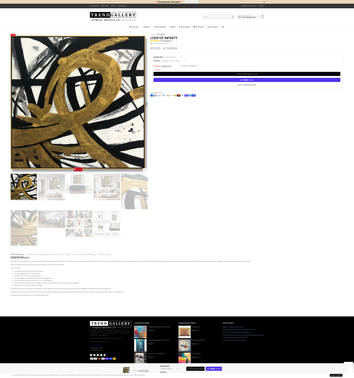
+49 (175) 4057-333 (248, 17)
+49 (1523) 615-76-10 (96, 348)
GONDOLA (196, 327)
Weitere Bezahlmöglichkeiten (247, 84)
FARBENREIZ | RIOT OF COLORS (159, 327)
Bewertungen (105, 5)
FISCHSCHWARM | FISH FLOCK (159, 340)
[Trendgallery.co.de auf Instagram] (101, 355)
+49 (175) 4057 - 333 (96, 350)
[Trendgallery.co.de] (113, 16)
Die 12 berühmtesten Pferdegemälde (234, 340)
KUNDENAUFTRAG (94, 5)
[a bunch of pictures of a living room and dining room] (79, 223)
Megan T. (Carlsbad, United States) (233, 327)
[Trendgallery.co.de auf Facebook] (91, 355)
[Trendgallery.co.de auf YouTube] (105, 355)
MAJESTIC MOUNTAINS (156, 353)
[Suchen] (233, 16)
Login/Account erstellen (249, 5)
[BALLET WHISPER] (184, 345)
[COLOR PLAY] (184, 358)
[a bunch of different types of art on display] (106, 223)
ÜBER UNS (113, 5)
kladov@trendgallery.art (96, 344)
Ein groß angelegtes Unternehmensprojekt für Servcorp (240, 329)
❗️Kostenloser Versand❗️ (169, 2)
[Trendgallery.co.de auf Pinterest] (98, 355)
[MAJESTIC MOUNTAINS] (140, 358)
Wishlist (262, 5)
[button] (12, 104)
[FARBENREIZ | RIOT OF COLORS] (140, 332)
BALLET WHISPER (198, 340)
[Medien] (145, 170)
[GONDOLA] (184, 332)
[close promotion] (264, 2)
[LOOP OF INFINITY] (79, 104)
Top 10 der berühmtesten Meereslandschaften (237, 332)
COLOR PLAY (196, 353)
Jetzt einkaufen (191, 1)
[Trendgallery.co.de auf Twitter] (94, 355)
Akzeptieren (336, 375)
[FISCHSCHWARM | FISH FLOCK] (140, 345)
